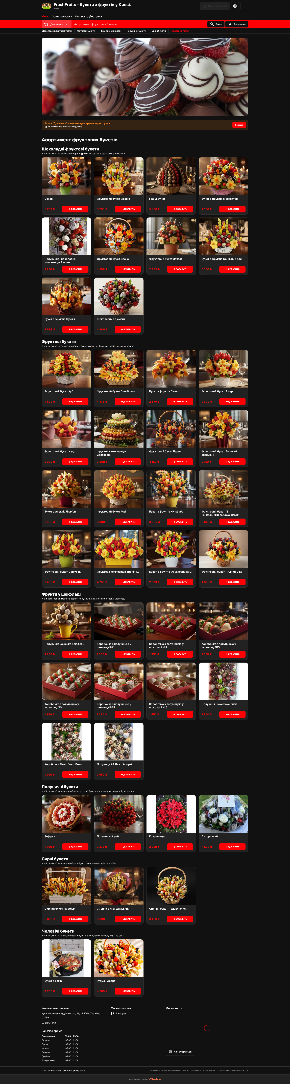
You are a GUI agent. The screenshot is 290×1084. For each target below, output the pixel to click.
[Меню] (244, 6)
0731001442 (49, 1022)
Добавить (76, 209)
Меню (45, 16)
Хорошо (239, 125)
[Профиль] (235, 6)
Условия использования (203, 1070)
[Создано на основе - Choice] (155, 1079)
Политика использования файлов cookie (168, 1070)
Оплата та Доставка (88, 16)
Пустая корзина (217, 6)
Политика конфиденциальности (233, 1070)
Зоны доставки (62, 16)
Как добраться (182, 1051)
